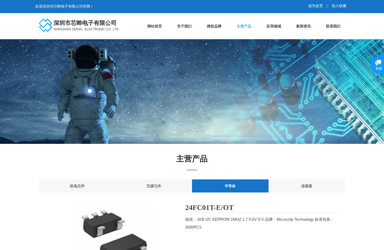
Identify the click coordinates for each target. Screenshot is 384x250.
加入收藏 (339, 6)
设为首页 (315, 6)
